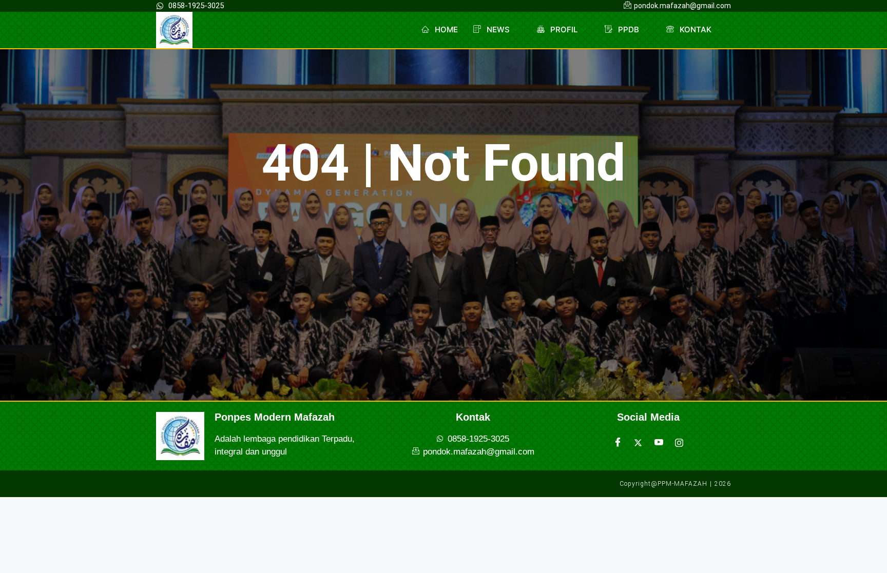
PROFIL (563, 29)
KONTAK (695, 29)
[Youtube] (658, 442)
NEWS (498, 29)
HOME (446, 29)
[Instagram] (679, 442)
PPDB (628, 29)
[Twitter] (638, 442)
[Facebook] (617, 442)
